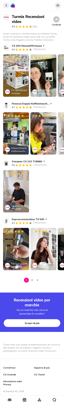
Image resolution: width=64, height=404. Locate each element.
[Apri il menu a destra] (58, 5)
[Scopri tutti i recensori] (54, 400)
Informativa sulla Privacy (12, 383)
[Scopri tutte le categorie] (39, 400)
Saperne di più (42, 367)
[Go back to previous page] (6, 5)
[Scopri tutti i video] (9, 400)
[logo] (13, 5)
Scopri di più (32, 323)
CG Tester (39, 374)
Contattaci (9, 367)
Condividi (56, 24)
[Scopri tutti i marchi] (24, 400)
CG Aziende (9, 374)
